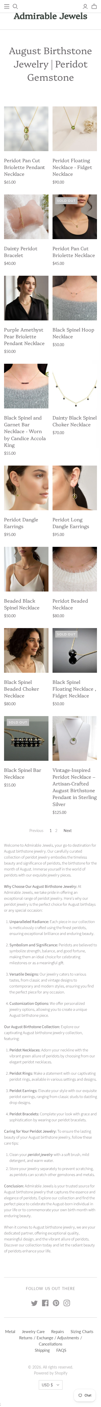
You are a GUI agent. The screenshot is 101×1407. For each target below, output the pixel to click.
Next (68, 830)
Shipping (42, 1350)
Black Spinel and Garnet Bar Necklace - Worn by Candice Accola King (25, 431)
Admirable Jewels (51, 15)
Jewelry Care (33, 1331)
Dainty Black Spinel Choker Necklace (75, 421)
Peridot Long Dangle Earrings (71, 522)
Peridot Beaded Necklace (70, 604)
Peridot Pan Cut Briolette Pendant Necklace (24, 167)
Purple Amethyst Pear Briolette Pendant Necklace (24, 336)
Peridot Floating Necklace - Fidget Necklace (72, 167)
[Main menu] (6, 6)
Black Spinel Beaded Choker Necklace (21, 688)
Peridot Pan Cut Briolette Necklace (74, 251)
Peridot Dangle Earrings (21, 522)
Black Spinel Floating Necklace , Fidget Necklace (74, 688)
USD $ (47, 1385)
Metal (10, 1331)
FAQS (61, 1350)
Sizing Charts (82, 1331)
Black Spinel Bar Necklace (22, 773)
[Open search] (15, 6)
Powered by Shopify (50, 1373)
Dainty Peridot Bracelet (20, 251)
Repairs (57, 1331)
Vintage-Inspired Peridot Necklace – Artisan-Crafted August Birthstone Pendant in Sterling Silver (75, 786)
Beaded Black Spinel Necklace (22, 604)
